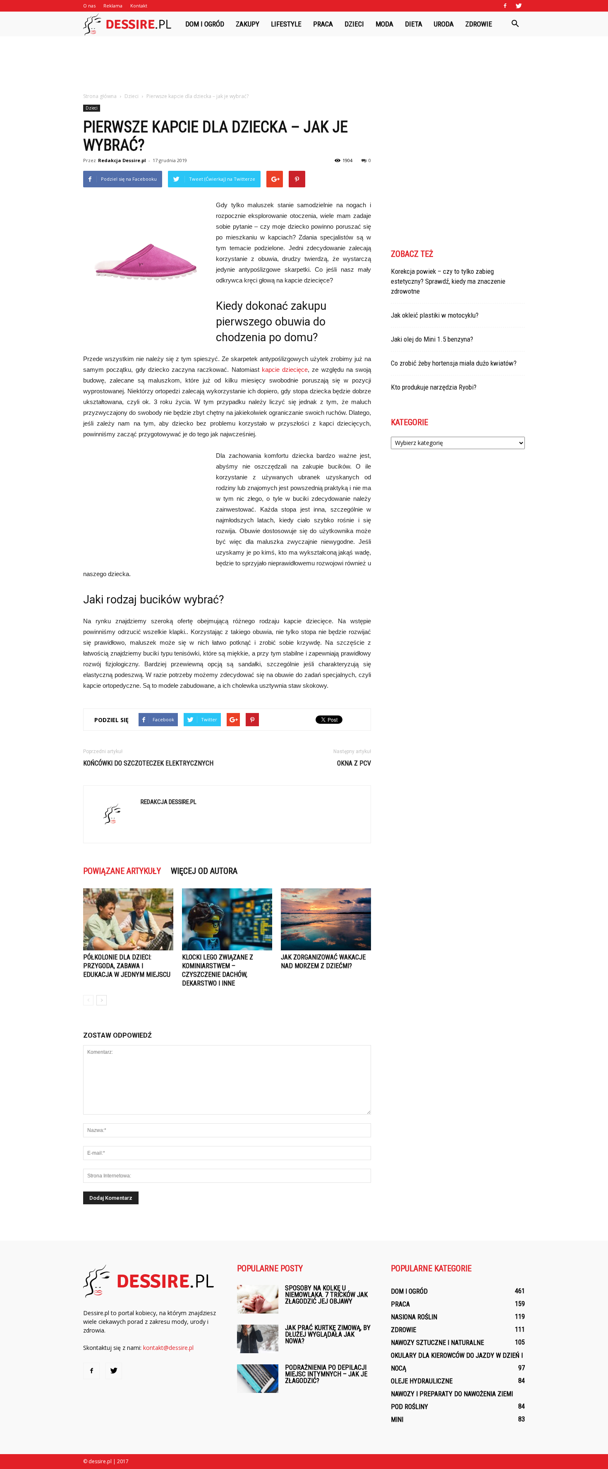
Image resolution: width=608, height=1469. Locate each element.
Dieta (413, 24)
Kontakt (138, 5)
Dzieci (354, 24)
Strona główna (100, 96)
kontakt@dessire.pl (168, 1348)
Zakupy (247, 24)
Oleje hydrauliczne (421, 1381)
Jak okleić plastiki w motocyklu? (435, 315)
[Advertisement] (304, 65)
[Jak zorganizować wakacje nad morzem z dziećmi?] (326, 919)
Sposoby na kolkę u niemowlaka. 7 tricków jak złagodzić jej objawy (326, 1294)
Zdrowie (478, 24)
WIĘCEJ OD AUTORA (204, 871)
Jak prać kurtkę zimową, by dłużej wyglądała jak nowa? (328, 1334)
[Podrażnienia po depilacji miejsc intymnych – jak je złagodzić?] (257, 1378)
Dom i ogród (204, 24)
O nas (89, 5)
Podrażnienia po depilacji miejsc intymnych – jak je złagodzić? (326, 1374)
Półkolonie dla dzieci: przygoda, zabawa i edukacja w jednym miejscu (126, 966)
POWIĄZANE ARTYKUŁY (122, 871)
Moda (384, 24)
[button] (515, 24)
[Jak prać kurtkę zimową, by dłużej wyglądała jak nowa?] (257, 1339)
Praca (323, 24)
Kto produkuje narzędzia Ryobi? (433, 387)
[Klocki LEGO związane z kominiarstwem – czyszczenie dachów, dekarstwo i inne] (227, 919)
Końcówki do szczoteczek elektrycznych (148, 763)
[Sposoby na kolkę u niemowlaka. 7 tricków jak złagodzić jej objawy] (257, 1299)
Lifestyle (286, 24)
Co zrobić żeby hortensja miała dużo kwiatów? (454, 363)
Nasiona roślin (414, 1317)
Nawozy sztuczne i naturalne (437, 1343)
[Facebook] (505, 6)
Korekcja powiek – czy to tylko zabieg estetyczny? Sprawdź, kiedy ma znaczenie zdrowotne (448, 281)
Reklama (112, 5)
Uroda (444, 24)
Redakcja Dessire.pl (122, 160)
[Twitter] (518, 6)
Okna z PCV (354, 763)
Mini (397, 1420)
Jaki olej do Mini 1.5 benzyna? (432, 339)
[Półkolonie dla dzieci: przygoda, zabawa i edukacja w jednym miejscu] (128, 919)
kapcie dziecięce (285, 369)
